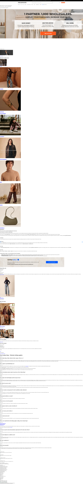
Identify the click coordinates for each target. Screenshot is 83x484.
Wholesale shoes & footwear (3, 469)
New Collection (2, 473)
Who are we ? (2, 475)
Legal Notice (1, 483)
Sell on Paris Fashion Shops (3, 481)
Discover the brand (2, 274)
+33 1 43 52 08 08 (2, 462)
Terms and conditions (3, 476)
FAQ (0, 479)
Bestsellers (1, 474)
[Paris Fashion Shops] (22, 2)
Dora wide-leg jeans (2, 298)
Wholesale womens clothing (3, 466)
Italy (41, 4)
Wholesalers (37, 4)
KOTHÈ (1, 66)
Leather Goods (29, 4)
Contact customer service (2, 353)
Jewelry (25, 4)
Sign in (59, 2)
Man (21, 4)
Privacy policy (2, 477)
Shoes (32, 4)
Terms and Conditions (6, 483)
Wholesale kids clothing (3, 468)
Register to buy (63, 2)
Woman (19, 4)
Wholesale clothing (2, 465)
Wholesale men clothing (3, 467)
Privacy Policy (11, 483)
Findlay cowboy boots (2, 326)
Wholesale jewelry (2, 471)
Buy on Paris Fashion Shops (3, 480)
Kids (23, 4)
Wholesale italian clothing (3, 470)
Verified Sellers (45, 4)
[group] (41, 0)
